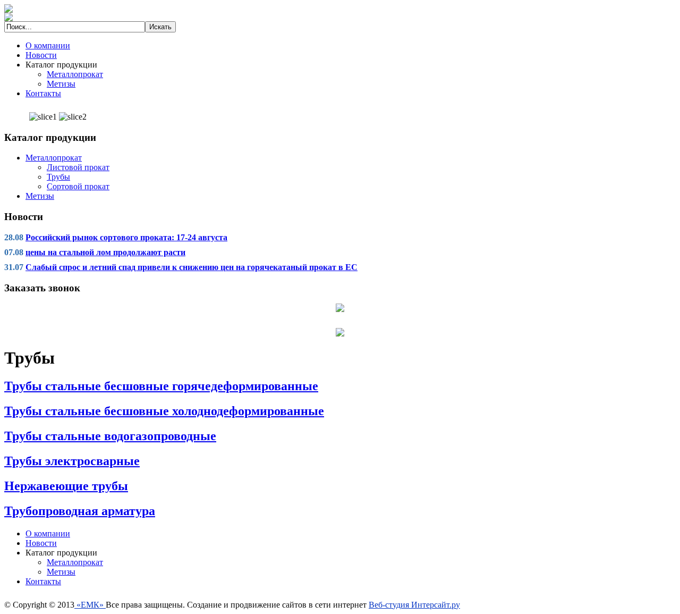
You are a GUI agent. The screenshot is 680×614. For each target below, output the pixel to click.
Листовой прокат (78, 167)
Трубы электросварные (72, 461)
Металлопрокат (75, 74)
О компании (48, 45)
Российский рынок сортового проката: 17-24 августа (126, 237)
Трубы (58, 176)
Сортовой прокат (78, 186)
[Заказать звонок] (340, 307)
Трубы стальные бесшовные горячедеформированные (161, 386)
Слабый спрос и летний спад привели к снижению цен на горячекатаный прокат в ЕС (192, 267)
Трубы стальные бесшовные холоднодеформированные (164, 411)
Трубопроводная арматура (79, 511)
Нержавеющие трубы (66, 486)
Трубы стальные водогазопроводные (110, 436)
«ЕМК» (90, 604)
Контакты (43, 93)
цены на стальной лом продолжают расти (105, 252)
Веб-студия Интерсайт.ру (414, 604)
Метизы (61, 83)
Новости (41, 55)
